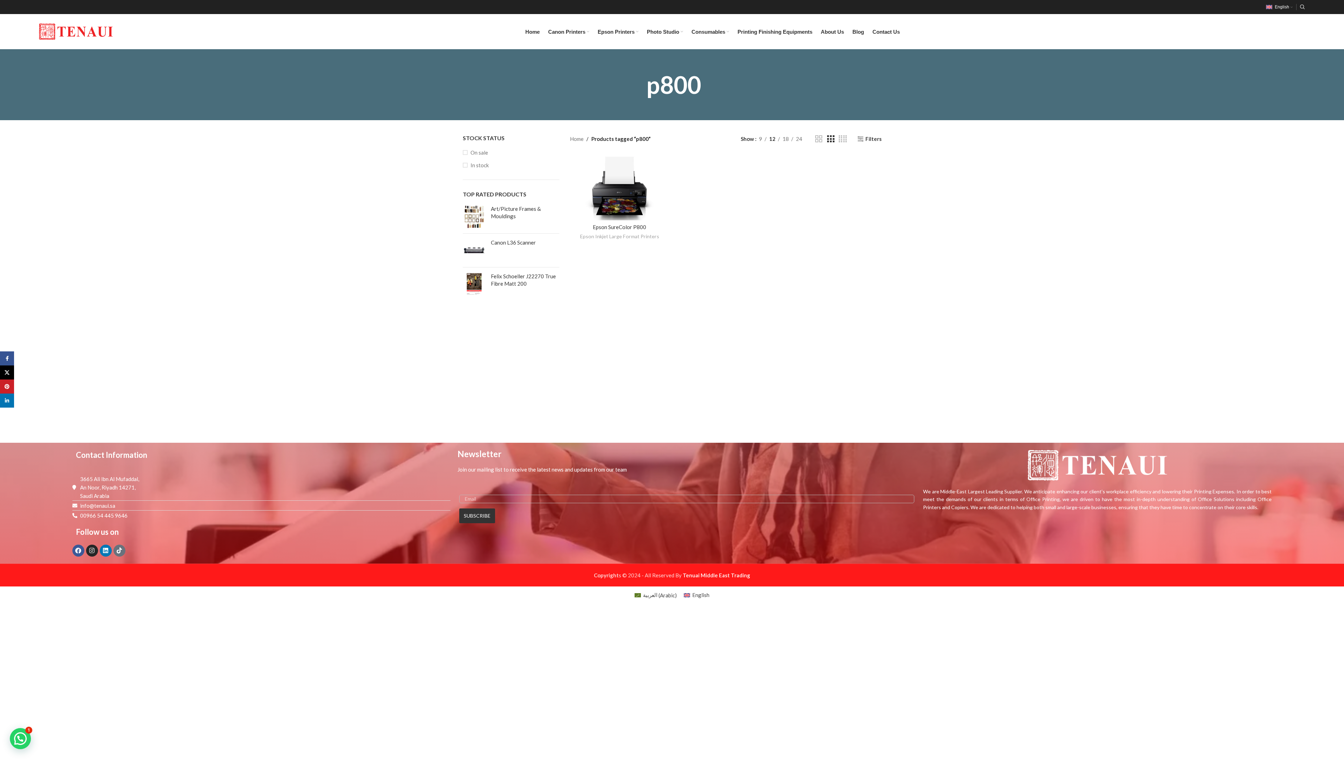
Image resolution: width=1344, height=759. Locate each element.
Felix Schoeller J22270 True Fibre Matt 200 (523, 280)
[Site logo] (76, 31)
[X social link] (7, 372)
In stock (479, 165)
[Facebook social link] (7, 358)
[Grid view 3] (830, 139)
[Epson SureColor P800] (619, 187)
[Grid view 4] (843, 139)
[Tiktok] (119, 551)
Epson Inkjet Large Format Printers (619, 236)
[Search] (1303, 7)
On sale (479, 152)
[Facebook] (78, 551)
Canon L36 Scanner (513, 242)
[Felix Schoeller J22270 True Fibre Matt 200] (474, 284)
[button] (20, 738)
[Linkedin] (106, 551)
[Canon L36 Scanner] (474, 250)
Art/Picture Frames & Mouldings (516, 212)
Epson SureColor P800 (619, 227)
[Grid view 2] (818, 139)
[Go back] (634, 85)
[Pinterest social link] (7, 386)
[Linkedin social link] (7, 401)
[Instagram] (92, 551)
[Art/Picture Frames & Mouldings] (474, 216)
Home (577, 139)
